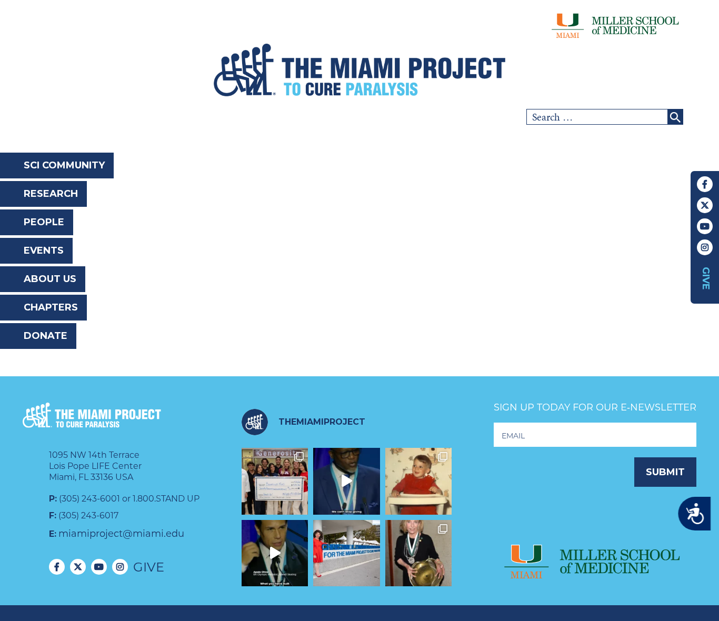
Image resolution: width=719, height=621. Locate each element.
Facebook (705, 184)
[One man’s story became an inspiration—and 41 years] (418, 481)
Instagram (705, 247)
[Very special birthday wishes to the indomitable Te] (418, 553)
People (44, 222)
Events (44, 250)
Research (51, 193)
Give (706, 278)
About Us (50, 279)
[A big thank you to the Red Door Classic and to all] (275, 481)
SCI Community (64, 165)
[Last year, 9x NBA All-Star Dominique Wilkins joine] (346, 481)
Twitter (705, 205)
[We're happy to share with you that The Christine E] (346, 553)
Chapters (51, 307)
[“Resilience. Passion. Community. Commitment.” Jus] (275, 553)
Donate (45, 336)
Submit (665, 472)
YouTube (705, 226)
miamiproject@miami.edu (121, 533)
